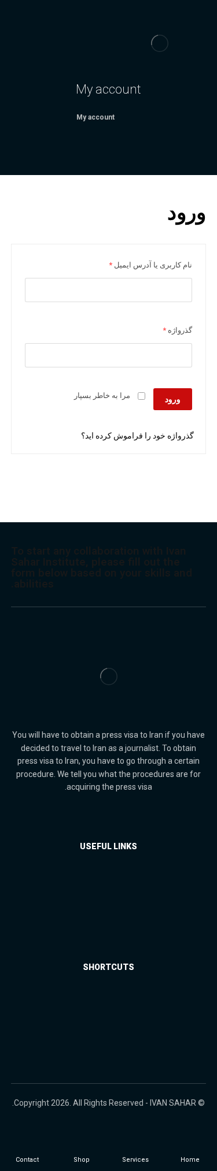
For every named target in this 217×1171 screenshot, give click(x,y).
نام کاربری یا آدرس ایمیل (150, 265)
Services (102, 884)
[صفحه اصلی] (138, 117)
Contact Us (101, 1040)
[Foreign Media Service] (159, 43)
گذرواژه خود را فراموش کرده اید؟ (137, 435)
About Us (102, 1005)
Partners (102, 901)
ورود (173, 399)
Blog (102, 936)
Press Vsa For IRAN (102, 918)
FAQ (102, 1022)
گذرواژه (177, 330)
